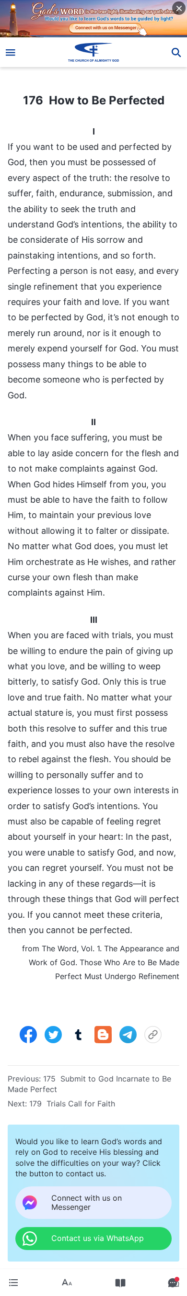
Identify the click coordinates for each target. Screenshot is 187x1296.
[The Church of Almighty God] (93, 52)
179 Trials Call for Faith (72, 1103)
